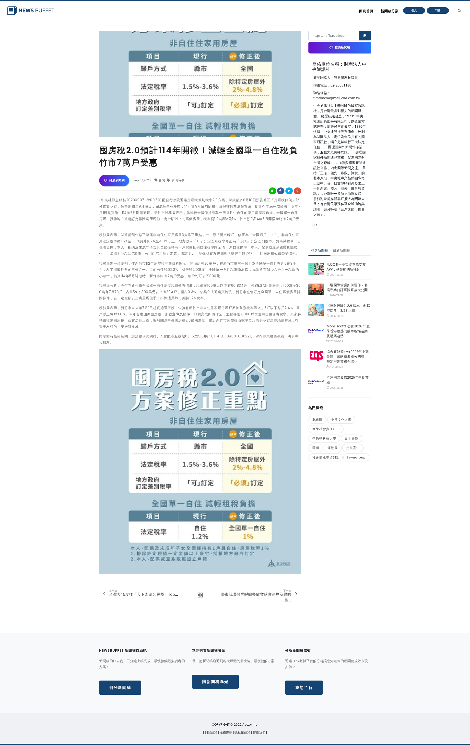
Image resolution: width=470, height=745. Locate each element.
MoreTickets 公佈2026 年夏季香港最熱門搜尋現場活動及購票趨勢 (348, 331)
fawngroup (356, 457)
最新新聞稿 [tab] (341, 250)
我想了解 (304, 687)
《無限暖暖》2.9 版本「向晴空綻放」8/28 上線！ (348, 308)
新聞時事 (177, 180)
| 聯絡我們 (258, 732)
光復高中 (353, 448)
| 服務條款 (225, 732)
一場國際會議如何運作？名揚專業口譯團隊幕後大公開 (347, 287)
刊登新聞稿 (120, 687)
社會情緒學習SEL (325, 457)
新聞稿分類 (390, 11)
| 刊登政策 (210, 732)
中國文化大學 (341, 419)
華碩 (315, 448)
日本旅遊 (351, 438)
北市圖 (317, 419)
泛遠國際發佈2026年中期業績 (348, 380)
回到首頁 (366, 11)
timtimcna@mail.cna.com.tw (336, 98)
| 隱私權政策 (242, 732)
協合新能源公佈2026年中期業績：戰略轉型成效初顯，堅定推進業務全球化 (348, 356)
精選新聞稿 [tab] (319, 250)
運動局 (333, 448)
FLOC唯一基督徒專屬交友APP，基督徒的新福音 (346, 267)
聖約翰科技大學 (324, 438)
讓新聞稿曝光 (215, 681)
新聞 (162, 180)
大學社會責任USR (326, 429)
